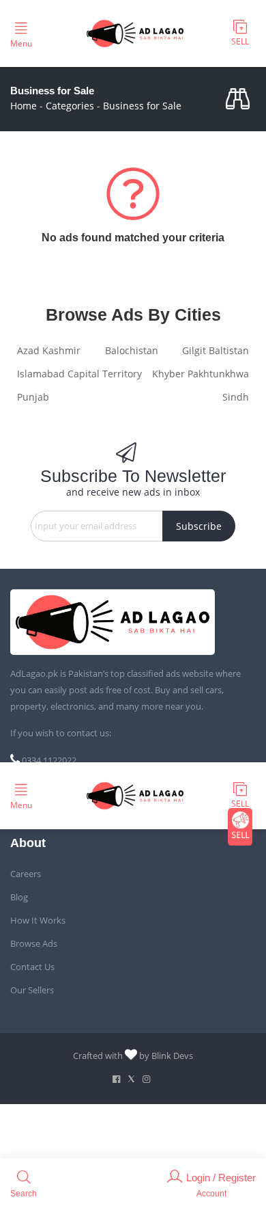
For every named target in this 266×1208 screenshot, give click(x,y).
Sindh (235, 396)
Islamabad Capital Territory (79, 373)
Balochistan (131, 350)
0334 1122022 (49, 760)
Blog (19, 897)
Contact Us (32, 967)
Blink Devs (172, 1055)
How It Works (37, 920)
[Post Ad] (240, 827)
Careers (25, 874)
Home (23, 105)
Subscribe (199, 526)
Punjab (33, 396)
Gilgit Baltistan (215, 350)
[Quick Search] (241, 99)
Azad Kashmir (48, 350)
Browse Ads (33, 943)
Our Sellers (32, 990)
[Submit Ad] (240, 33)
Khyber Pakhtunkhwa (200, 373)
